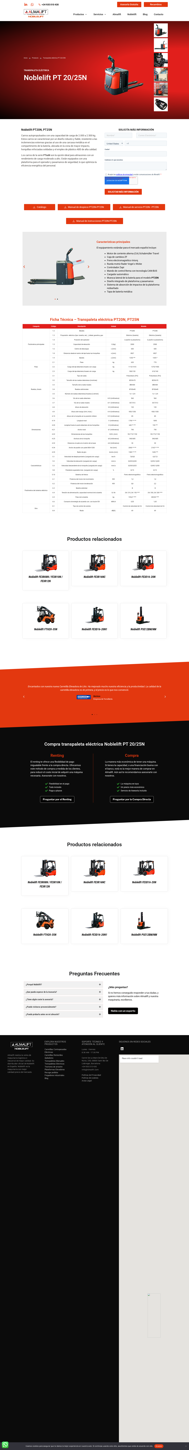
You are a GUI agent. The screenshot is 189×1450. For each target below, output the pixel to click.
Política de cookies (90, 1078)
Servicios (98, 14)
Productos (78, 14)
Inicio (26, 58)
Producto (35, 58)
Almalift (117, 14)
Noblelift (131, 14)
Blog (145, 14)
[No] (185, 1446)
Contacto (158, 14)
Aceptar (159, 1446)
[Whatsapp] (32, 4)
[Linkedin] (122, 1049)
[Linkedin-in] (25, 4)
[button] (24, 266)
